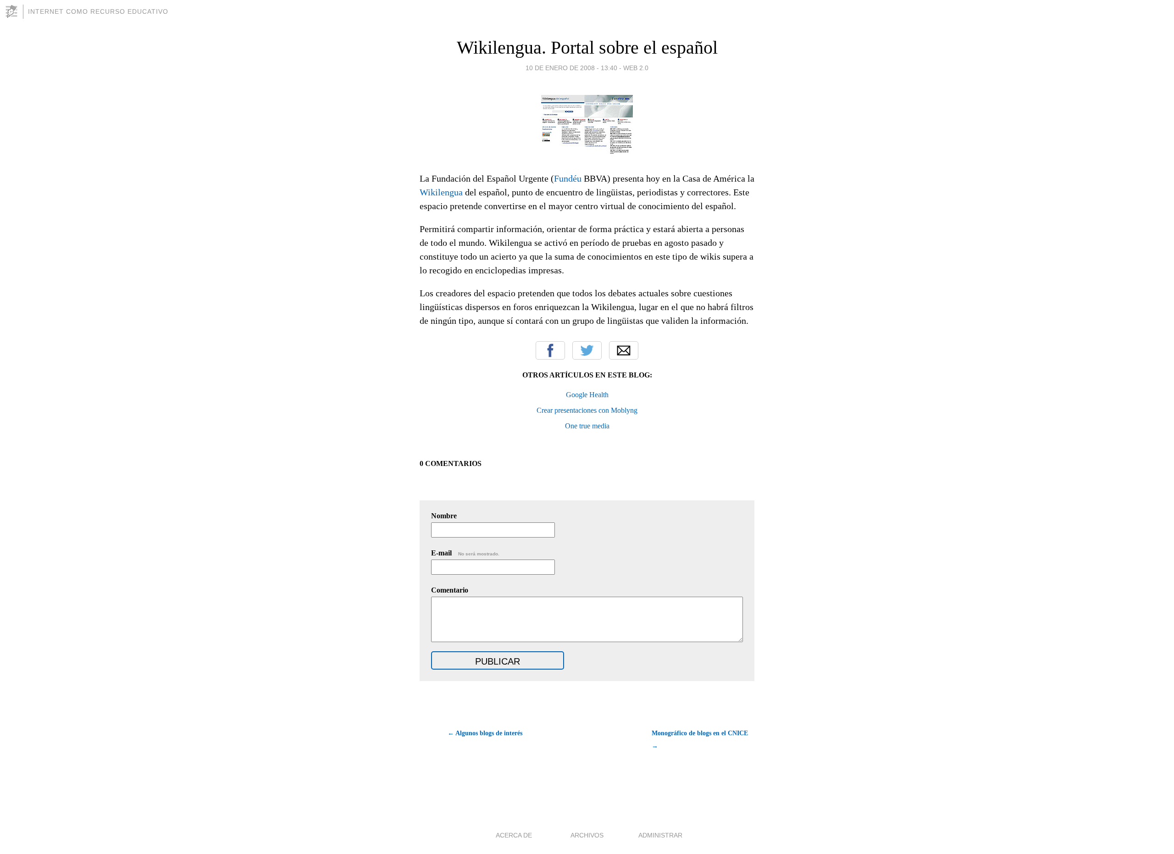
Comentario (449, 590)
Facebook (550, 350)
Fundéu (569, 178)
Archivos (587, 835)
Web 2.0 (635, 68)
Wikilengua (441, 192)
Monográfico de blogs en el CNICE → (700, 739)
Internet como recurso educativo (98, 11)
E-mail (465, 553)
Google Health (587, 395)
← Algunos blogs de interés (485, 733)
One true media (587, 426)
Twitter (587, 350)
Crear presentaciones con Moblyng (587, 410)
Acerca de (514, 835)
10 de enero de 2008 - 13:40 (571, 68)
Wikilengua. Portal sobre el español (587, 47)
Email (623, 350)
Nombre (444, 516)
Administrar (660, 835)
